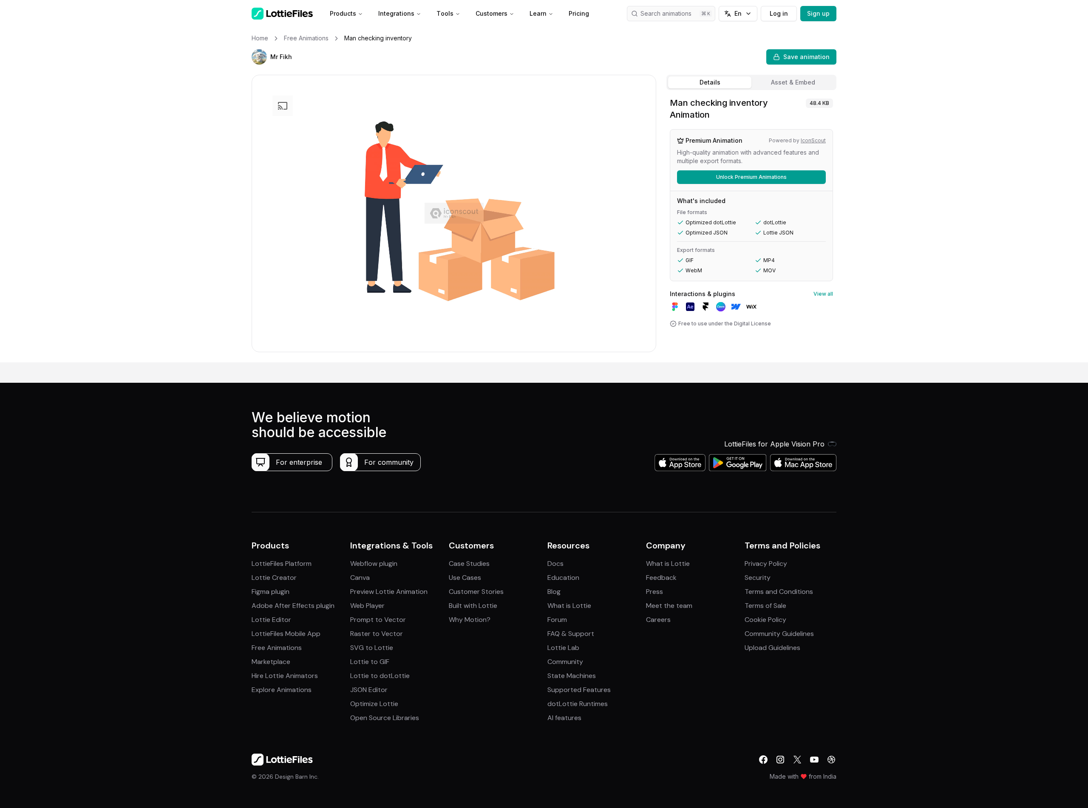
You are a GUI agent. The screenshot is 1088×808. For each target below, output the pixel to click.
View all (823, 294)
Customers (491, 13)
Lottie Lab (563, 647)
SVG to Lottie (371, 647)
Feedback (661, 577)
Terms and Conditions (779, 591)
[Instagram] (780, 759)
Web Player (367, 605)
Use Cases (465, 577)
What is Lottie (569, 605)
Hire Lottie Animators (285, 675)
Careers (658, 619)
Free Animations (277, 647)
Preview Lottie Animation (389, 591)
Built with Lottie (473, 605)
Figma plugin (270, 591)
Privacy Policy (766, 563)
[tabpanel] (751, 227)
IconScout (813, 140)
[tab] (709, 82)
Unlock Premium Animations (751, 177)
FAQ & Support (570, 633)
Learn (538, 13)
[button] (259, 57)
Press (654, 591)
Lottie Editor (271, 619)
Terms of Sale (765, 605)
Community (565, 661)
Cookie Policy (765, 619)
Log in (779, 13)
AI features (564, 717)
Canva (360, 577)
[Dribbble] (831, 759)
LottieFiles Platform (282, 563)
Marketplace (271, 661)
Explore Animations (282, 689)
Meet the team (669, 605)
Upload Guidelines (772, 647)
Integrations (396, 13)
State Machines (571, 675)
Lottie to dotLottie (380, 675)
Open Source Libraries (384, 717)
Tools (444, 13)
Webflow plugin (373, 563)
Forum (557, 619)
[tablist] (751, 82)
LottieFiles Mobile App (286, 633)
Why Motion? (469, 619)
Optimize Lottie (374, 703)
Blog (554, 591)
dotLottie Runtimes (577, 703)
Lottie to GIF (369, 661)
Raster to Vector (376, 633)
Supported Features (579, 689)
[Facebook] (763, 759)
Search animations (665, 13)
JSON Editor (369, 689)
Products (343, 13)
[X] (797, 759)
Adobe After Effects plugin (293, 605)
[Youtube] (814, 759)
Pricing (579, 13)
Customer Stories (476, 591)
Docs (555, 563)
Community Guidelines (779, 633)
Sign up (818, 13)
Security (758, 577)
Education (563, 577)
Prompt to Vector (378, 619)
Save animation (806, 56)
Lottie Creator (274, 577)
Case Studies (469, 563)
